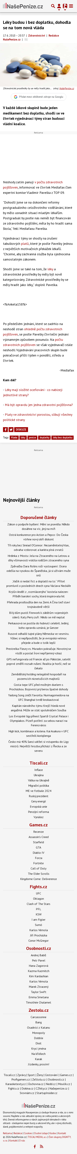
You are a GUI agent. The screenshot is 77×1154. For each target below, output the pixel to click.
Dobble (38, 1038)
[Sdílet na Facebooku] (5, 429)
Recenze (38, 831)
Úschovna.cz (36, 1084)
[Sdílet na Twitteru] (11, 429)
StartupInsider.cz (46, 1093)
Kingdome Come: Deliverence (38, 879)
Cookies (28, 1133)
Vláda (14, 437)
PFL (38, 909)
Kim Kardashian (38, 976)
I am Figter (38, 919)
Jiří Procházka (38, 935)
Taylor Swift (38, 992)
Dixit (38, 1043)
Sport (31, 1075)
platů (25, 243)
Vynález (39, 817)
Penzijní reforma (38, 812)
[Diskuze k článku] (26, 39)
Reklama (7, 1133)
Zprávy (21, 1075)
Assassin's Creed (39, 837)
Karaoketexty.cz (15, 1084)
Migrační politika (38, 785)
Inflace (38, 770)
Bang (38, 1022)
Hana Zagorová (38, 966)
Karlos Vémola (38, 930)
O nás (22, 1140)
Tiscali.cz (39, 763)
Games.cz (38, 825)
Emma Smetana (39, 997)
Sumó (38, 925)
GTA (38, 847)
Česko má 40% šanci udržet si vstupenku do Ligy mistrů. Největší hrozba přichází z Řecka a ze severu (38, 746)
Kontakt (62, 1133)
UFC (38, 893)
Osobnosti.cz (38, 948)
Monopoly (38, 1033)
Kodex (53, 1133)
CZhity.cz (41, 1088)
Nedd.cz (51, 1084)
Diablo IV (38, 852)
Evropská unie (38, 806)
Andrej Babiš (38, 955)
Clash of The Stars (38, 904)
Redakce (18, 1133)
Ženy (40, 1075)
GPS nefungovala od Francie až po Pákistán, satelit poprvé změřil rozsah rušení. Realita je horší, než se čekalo (39, 663)
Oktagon (38, 898)
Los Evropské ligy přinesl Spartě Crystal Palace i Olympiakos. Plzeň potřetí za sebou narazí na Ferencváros (38, 720)
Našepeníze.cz (58, 1088)
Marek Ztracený (38, 987)
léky (50, 269)
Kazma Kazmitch (38, 971)
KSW (38, 914)
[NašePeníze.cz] (23, 5)
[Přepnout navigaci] (59, 5)
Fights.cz (38, 887)
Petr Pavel (38, 960)
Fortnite (38, 863)
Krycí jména (38, 1048)
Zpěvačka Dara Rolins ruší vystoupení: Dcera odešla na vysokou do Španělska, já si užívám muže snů (39, 570)
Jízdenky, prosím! (38, 1064)
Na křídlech (38, 1054)
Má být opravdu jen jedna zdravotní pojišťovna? (39, 405)
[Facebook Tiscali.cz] (35, 1147)
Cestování (51, 1075)
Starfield (38, 842)
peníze (32, 437)
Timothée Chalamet (38, 1002)
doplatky (44, 437)
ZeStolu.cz (39, 1079)
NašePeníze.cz (66, 88)
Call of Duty (38, 868)
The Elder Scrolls (38, 873)
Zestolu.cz (39, 1010)
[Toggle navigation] (71, 5)
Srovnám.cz (27, 1093)
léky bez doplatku (62, 437)
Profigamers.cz (20, 1079)
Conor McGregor (38, 940)
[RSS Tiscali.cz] (41, 1147)
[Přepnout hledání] (53, 5)
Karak (38, 1059)
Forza (38, 858)
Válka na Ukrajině (38, 780)
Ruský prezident (38, 796)
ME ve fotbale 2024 (38, 791)
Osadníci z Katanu (38, 1027)
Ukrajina (39, 775)
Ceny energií (38, 801)
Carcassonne (38, 1017)
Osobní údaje (41, 1133)
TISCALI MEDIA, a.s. (37, 1137)
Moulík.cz (64, 1084)
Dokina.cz (27, 1088)
